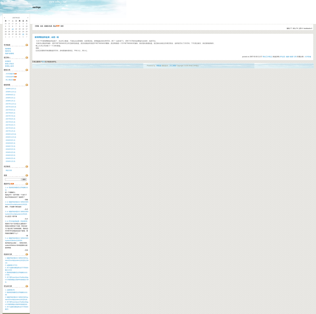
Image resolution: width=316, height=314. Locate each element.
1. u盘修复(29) (10, 290)
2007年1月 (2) (10, 131)
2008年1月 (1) (10, 101)
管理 (61, 26)
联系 (50, 26)
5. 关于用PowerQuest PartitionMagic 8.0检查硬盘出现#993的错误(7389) (17, 279)
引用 (295, 57)
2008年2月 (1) (10, 98)
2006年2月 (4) (10, 158)
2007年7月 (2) (10, 116)
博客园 (158, 66)
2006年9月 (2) (10, 140)
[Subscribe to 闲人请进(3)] (14, 80)
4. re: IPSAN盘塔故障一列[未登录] (16, 221)
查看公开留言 (9, 64)
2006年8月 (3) (10, 143)
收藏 (291, 57)
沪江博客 (173, 66)
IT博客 (37, 26)
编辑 (287, 57)
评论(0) (282, 57)
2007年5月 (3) (10, 122)
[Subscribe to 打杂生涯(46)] (15, 77)
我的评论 (8, 51)
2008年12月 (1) (11, 89)
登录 (43, 62)
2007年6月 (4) (10, 119)
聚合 (54, 26)
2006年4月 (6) (10, 152)
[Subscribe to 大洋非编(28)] (15, 74)
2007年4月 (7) (10, 125)
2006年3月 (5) (10, 155)
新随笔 (46, 26)
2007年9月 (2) (10, 110)
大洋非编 (308, 57)
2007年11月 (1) (11, 104)
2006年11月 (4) (11, 137)
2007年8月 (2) (10, 113)
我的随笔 (8, 49)
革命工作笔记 (267, 57)
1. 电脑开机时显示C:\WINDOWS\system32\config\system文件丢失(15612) (17, 260)
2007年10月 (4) (11, 107)
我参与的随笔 (9, 53)
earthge (37, 7)
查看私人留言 (9, 66)
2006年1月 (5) (10, 161)
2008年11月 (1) (11, 92)
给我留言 (8, 61)
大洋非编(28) (10, 74)
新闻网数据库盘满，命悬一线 (47, 37)
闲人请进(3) (9, 80)
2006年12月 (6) (11, 134)
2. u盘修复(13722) (11, 265)
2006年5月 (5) (10, 149)
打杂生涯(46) (10, 77)
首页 (41, 26)
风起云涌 (9, 170)
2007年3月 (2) (10, 128)
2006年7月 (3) (10, 146)
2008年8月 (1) (10, 95)
